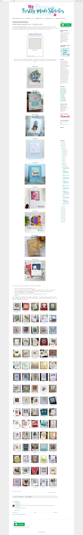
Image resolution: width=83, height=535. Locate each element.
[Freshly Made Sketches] (60, 123)
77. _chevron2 (25, 487)
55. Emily (52, 428)
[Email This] (26, 496)
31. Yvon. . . (16, 381)
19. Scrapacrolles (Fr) (43, 346)
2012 (62, 220)
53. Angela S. (34, 428)
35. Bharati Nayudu (52, 381)
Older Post (55, 512)
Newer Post (15, 512)
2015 (62, 215)
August (63, 155)
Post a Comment (17, 510)
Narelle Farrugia (63, 89)
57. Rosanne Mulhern (25, 440)
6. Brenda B (16, 323)
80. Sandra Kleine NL (52, 487)
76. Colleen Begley (16, 487)
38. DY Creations (34, 393)
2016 (62, 214)
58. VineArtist (34, 440)
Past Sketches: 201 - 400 (39, 18)
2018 (62, 211)
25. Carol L (52, 358)
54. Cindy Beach (44, 428)
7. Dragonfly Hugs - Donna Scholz (25, 323)
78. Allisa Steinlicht (34, 487)
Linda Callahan (35, 90)
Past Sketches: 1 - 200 (29, 18)
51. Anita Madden (17, 428)
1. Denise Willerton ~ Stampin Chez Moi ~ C (17, 312)
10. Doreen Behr (53, 323)
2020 (62, 208)
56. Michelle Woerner (16, 440)
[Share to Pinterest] (31, 496)
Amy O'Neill (35, 162)
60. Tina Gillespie (52, 440)
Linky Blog (53, 492)
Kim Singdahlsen (35, 235)
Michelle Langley (63, 92)
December (64, 149)
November (64, 151)
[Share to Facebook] (29, 496)
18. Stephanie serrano (34, 346)
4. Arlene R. (43, 311)
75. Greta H (52, 475)
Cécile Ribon (62, 96)
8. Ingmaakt (34, 323)
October (63, 152)
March (63, 163)
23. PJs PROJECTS (34, 358)
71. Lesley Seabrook (16, 475)
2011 (62, 221)
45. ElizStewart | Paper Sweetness (52, 405)
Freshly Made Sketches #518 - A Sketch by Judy (65, 192)
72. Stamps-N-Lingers (25, 475)
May (63, 160)
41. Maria (17, 405)
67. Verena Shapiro (25, 463)
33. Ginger (34, 381)
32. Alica (26, 381)
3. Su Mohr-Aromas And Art (34, 311)
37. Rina (26, 393)
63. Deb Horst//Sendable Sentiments (35, 452)
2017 (62, 212)
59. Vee (43, 440)
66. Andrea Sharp (17, 463)
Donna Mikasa (62, 93)
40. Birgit (52, 393)
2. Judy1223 (25, 311)
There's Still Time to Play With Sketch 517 (65, 197)
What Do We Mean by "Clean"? (18, 18)
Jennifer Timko (35, 259)
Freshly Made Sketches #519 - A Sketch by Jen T (65, 182)
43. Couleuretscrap (34, 405)
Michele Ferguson (63, 90)
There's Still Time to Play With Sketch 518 (65, 188)
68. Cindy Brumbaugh (34, 463)
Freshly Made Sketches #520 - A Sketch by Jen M (65, 172)
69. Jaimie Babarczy (43, 463)
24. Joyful (43, 358)
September (64, 154)
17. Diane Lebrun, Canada (26, 346)
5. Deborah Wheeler (52, 311)
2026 (62, 142)
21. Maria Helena (17, 358)
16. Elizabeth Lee (17, 346)
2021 (62, 206)
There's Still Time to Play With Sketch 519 (65, 178)
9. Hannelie (43, 323)
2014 (62, 217)
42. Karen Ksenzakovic (26, 405)
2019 (62, 209)
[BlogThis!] (27, 496)
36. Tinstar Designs (16, 393)
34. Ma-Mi (43, 381)
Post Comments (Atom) (21, 514)
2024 (62, 145)
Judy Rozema (35, 211)
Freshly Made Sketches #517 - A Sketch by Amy (65, 201)
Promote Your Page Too (64, 124)
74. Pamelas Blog (43, 475)
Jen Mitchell (35, 138)
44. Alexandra (43, 405)
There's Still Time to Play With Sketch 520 (65, 168)
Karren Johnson (35, 114)
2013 (62, 218)
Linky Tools (49, 492)
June (63, 158)
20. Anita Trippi (53, 346)
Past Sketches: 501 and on (60, 18)
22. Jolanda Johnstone (25, 358)
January (63, 166)
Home (35, 512)
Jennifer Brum (35, 66)
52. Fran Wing (25, 428)
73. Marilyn (34, 475)
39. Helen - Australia (43, 393)
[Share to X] (28, 496)
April (63, 161)
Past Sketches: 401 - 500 (49, 18)
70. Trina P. (52, 463)
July (63, 157)
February (64, 164)
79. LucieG (43, 487)
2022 (62, 148)
